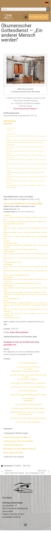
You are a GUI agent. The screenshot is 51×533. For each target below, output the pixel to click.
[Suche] (48, 9)
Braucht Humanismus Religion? (25, 109)
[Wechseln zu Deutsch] (47, 3)
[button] (26, 17)
